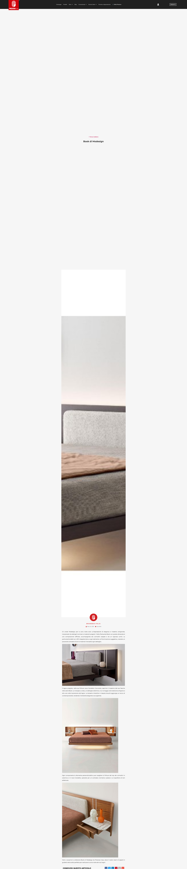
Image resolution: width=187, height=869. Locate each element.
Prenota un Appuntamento (104, 4)
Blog (76, 4)
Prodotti (65, 4)
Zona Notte (99, 626)
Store (70, 4)
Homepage (58, 4)
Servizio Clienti (91, 4)
